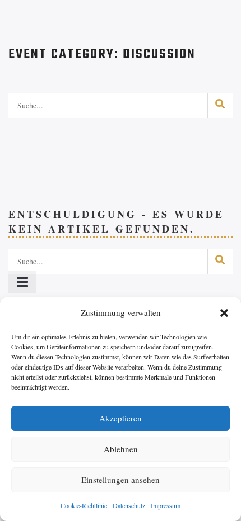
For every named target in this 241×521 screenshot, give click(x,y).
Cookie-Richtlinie (84, 505)
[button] (224, 313)
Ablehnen (121, 448)
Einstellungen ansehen (120, 479)
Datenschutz (129, 505)
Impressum (165, 505)
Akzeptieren (120, 418)
